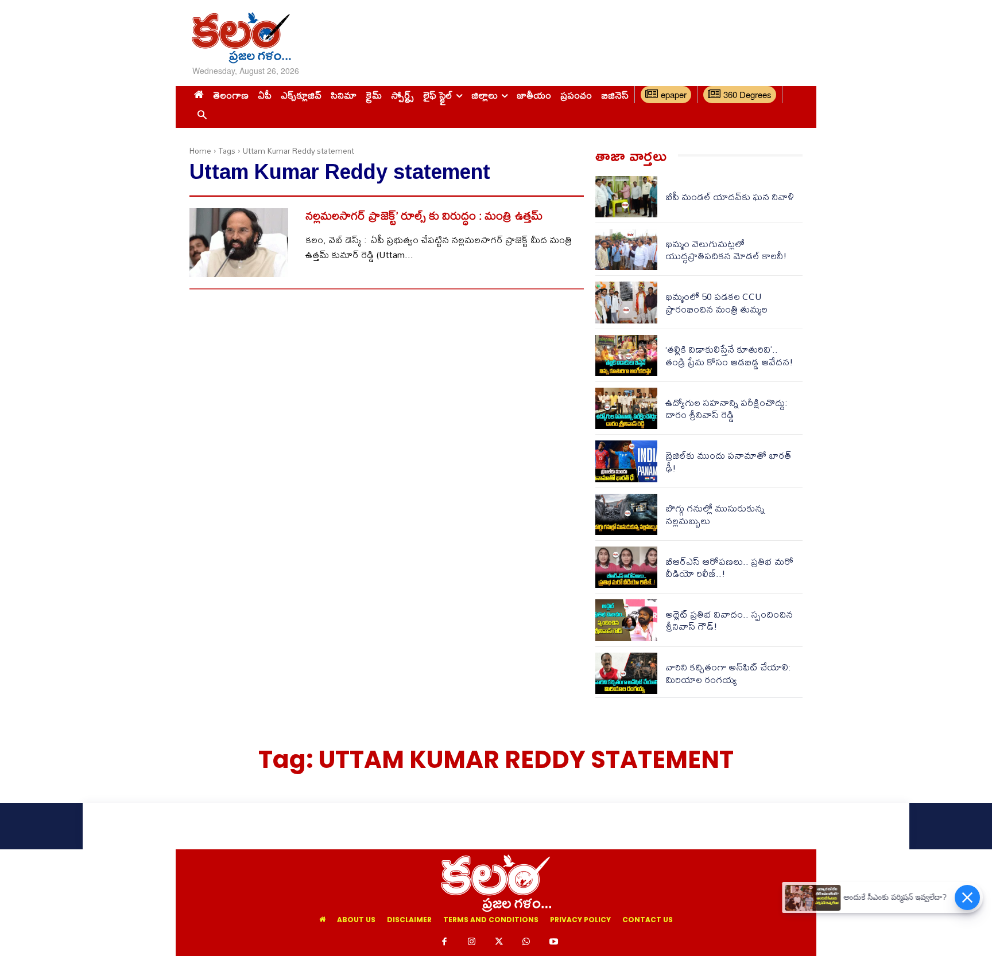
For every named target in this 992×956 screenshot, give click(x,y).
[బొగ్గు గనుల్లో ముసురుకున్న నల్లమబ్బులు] (626, 514)
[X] (499, 942)
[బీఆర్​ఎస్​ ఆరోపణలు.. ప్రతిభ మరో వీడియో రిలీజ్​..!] (626, 567)
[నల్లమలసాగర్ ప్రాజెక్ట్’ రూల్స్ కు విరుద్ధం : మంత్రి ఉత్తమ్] (238, 242)
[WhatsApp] (526, 942)
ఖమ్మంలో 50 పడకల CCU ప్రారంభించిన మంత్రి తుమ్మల (716, 302)
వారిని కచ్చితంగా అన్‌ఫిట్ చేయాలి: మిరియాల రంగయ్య (728, 673)
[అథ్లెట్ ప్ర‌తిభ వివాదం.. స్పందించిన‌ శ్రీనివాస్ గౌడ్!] (626, 620)
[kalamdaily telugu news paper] (287, 37)
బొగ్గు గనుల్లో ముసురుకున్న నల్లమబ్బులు (715, 514)
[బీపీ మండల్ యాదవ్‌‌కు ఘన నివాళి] (626, 196)
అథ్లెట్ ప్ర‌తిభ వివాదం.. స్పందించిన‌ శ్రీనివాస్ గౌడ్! (729, 620)
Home (200, 151)
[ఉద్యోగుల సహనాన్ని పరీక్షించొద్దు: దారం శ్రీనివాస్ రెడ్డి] (626, 408)
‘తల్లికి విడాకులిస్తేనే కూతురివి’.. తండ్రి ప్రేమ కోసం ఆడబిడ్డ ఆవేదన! (729, 355)
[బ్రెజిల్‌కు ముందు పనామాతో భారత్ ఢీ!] (626, 461)
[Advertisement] (607, 37)
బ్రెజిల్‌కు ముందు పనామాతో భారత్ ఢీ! (728, 461)
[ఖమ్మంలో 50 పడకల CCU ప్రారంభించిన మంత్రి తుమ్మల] (626, 302)
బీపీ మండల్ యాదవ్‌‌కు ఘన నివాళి (729, 196)
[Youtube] (553, 942)
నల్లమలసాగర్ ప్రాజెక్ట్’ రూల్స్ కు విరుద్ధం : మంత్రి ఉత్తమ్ (423, 215)
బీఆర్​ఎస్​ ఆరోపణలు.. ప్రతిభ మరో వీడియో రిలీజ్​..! (729, 567)
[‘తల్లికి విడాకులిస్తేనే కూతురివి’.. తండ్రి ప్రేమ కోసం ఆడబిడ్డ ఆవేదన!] (626, 355)
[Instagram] (472, 942)
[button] (201, 115)
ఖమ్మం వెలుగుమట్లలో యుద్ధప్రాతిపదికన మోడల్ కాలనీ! (726, 250)
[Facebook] (444, 942)
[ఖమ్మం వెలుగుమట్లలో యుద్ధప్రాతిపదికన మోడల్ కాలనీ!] (626, 249)
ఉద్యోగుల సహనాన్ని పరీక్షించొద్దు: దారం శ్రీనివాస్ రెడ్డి (726, 408)
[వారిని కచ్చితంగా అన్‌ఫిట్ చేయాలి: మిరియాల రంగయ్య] (626, 673)
